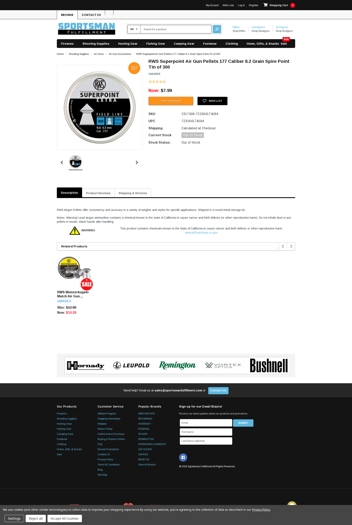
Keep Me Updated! (215, 292)
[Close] (250, 227)
